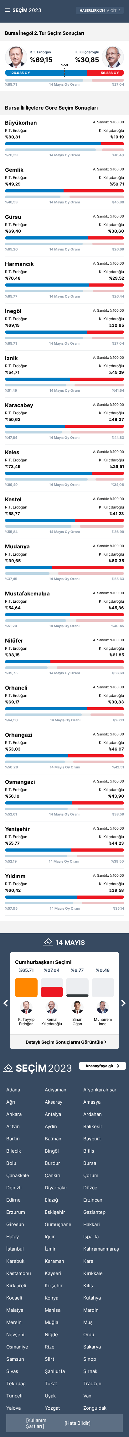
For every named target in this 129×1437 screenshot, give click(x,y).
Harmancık (19, 264)
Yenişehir (17, 829)
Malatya (14, 1310)
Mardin (91, 1310)
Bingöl (52, 1151)
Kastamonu (18, 1273)
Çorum (90, 1175)
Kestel (13, 499)
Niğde (51, 1334)
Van (87, 1396)
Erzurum (15, 1212)
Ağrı (10, 1102)
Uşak (50, 1396)
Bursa (89, 1163)
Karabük (15, 1261)
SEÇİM (27, 10)
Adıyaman (55, 1090)
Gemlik (14, 170)
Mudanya (17, 546)
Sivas (12, 1371)
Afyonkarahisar (99, 1090)
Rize (49, 1347)
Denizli (14, 1188)
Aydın (51, 1126)
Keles (12, 452)
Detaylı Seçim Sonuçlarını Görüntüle (64, 1042)
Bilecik (13, 1151)
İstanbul (15, 1249)
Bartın (13, 1139)
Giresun (15, 1224)
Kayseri (53, 1273)
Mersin (14, 1322)
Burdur (52, 1163)
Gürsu (13, 217)
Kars (88, 1261)
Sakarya (92, 1347)
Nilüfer (14, 641)
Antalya (53, 1114)
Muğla (51, 1322)
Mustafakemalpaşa (30, 593)
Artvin (13, 1126)
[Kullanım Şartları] (36, 1423)
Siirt (49, 1359)
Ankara (14, 1114)
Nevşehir (16, 1334)
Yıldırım (15, 876)
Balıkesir (92, 1126)
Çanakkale (17, 1175)
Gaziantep (94, 1212)
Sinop (89, 1359)
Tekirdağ (16, 1383)
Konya (51, 1298)
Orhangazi (19, 735)
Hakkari (91, 1224)
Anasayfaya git (99, 1065)
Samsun (15, 1359)
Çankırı (52, 1175)
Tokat (51, 1383)
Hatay (12, 1237)
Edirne (13, 1200)
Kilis (88, 1286)
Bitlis (88, 1151)
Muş (88, 1322)
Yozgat (52, 1408)
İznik (11, 358)
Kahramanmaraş (101, 1249)
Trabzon (92, 1383)
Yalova (13, 1408)
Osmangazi (20, 782)
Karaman (54, 1261)
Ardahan (92, 1114)
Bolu (11, 1163)
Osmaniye (17, 1347)
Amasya (92, 1102)
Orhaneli (16, 688)
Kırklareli (16, 1286)
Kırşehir (54, 1286)
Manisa (52, 1310)
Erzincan (92, 1200)
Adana (13, 1090)
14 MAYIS (70, 942)
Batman (53, 1139)
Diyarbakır (56, 1188)
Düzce (90, 1188)
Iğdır (50, 1237)
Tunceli (14, 1396)
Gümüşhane (58, 1224)
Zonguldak (94, 1408)
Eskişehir (55, 1212)
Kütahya (92, 1298)
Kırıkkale (93, 1273)
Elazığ (51, 1200)
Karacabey (19, 405)
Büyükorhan (21, 123)
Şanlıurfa (55, 1371)
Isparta (91, 1237)
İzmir (50, 1249)
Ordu (88, 1334)
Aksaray (53, 1102)
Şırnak (90, 1371)
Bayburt (92, 1139)
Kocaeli (14, 1298)
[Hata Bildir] (77, 1423)
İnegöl (13, 311)
